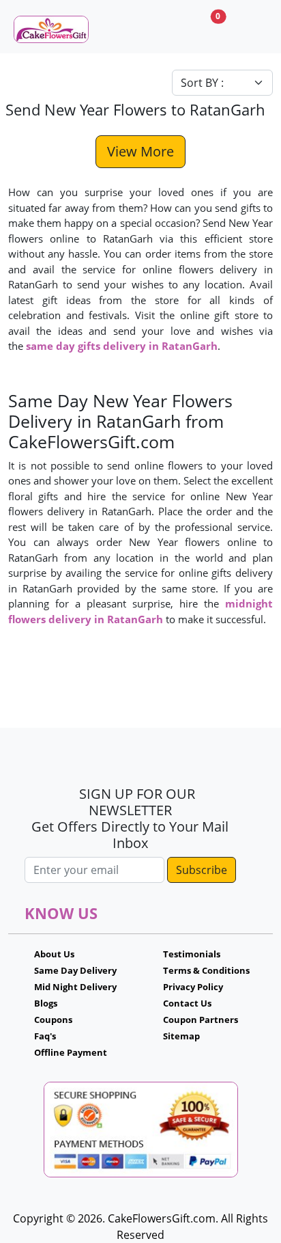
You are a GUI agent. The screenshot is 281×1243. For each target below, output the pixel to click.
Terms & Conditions (206, 970)
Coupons (53, 1019)
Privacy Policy (193, 987)
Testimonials (191, 954)
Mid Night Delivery (75, 987)
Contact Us (187, 1003)
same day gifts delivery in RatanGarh (122, 346)
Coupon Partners (200, 1019)
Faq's (45, 1036)
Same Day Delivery (75, 970)
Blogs (45, 1003)
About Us (54, 954)
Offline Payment (70, 1052)
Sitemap (181, 1036)
